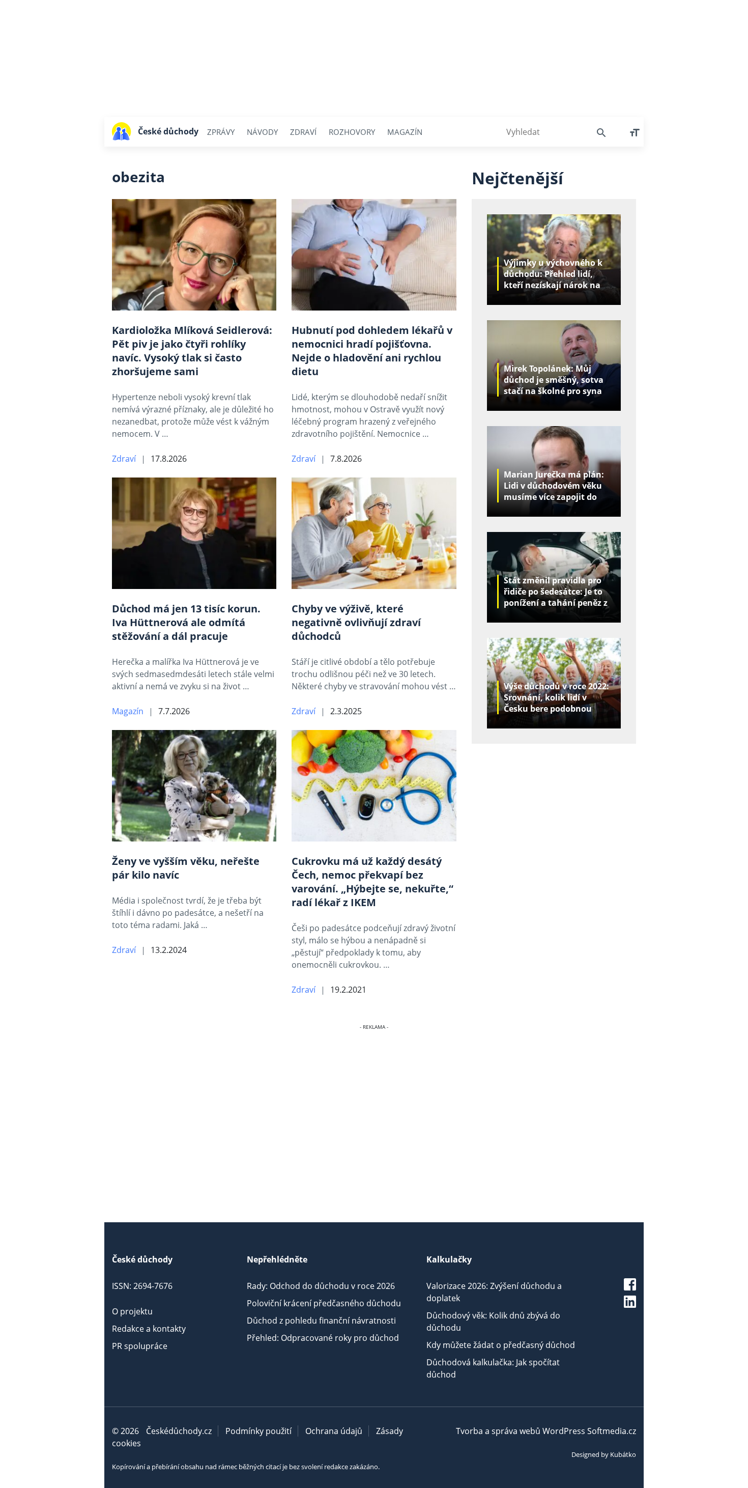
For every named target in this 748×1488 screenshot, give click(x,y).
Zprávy (221, 132)
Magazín (404, 132)
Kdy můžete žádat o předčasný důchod (500, 1345)
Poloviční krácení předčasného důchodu (324, 1303)
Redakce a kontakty (149, 1328)
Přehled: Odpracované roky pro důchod (323, 1337)
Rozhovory (352, 132)
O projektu (132, 1311)
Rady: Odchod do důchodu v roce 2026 (321, 1286)
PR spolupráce (139, 1346)
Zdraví (303, 132)
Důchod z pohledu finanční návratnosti (321, 1320)
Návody (262, 132)
